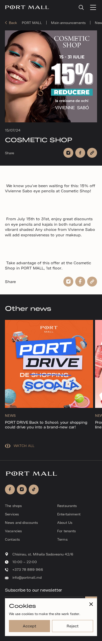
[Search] (81, 7)
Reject (72, 625)
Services (12, 514)
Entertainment (68, 514)
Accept (29, 625)
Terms (62, 539)
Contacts (12, 539)
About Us (64, 522)
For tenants (66, 531)
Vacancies (13, 531)
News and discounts (21, 522)
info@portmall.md (27, 577)
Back (13, 22)
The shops (13, 505)
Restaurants (67, 505)
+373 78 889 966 (27, 569)
